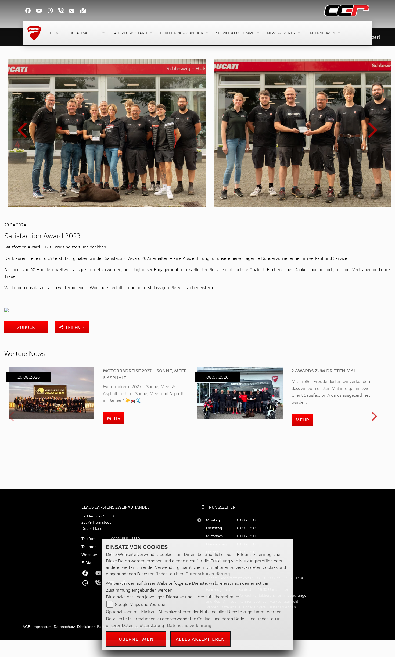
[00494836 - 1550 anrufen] (63, 11)
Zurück (26, 327)
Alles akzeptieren (200, 639)
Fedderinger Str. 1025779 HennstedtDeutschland (97, 522)
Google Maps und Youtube (140, 604)
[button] (86, 33)
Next (371, 133)
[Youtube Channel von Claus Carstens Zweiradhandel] (42, 11)
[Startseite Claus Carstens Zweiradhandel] (347, 10)
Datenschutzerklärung (207, 573)
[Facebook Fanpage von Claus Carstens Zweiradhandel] (30, 11)
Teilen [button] (73, 327)
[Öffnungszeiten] (53, 11)
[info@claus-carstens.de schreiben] (74, 11)
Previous (23, 133)
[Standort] (85, 11)
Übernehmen (136, 639)
